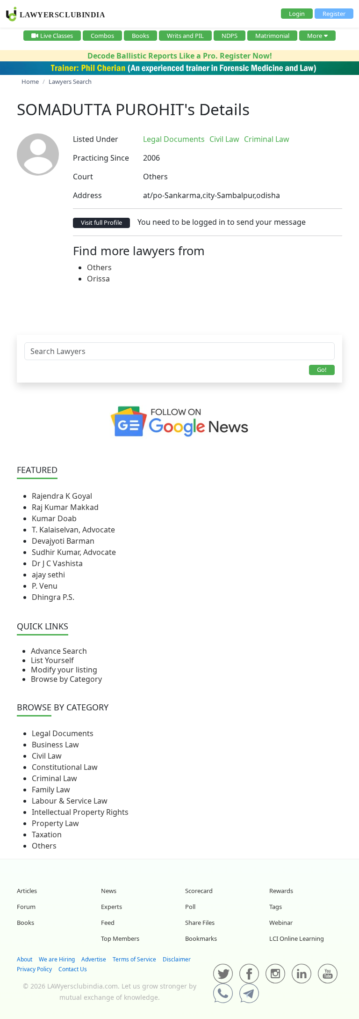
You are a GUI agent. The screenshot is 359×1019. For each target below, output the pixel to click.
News (108, 890)
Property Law (55, 823)
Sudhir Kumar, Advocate (74, 552)
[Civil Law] (297, 139)
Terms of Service (134, 959)
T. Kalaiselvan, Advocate (73, 529)
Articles (27, 890)
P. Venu (44, 586)
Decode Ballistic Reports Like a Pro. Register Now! (179, 56)
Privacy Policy (34, 969)
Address (87, 195)
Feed (108, 922)
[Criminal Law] (299, 139)
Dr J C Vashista (57, 563)
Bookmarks (201, 938)
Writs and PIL (185, 35)
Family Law (51, 789)
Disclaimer (177, 959)
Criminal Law (54, 778)
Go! (322, 369)
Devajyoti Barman (63, 541)
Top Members (120, 938)
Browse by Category (66, 679)
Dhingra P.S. (53, 597)
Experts (111, 906)
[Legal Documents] (295, 139)
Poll (190, 906)
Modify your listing (64, 670)
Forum (26, 906)
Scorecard (199, 890)
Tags (275, 906)
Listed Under (95, 139)
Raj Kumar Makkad (65, 507)
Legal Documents (62, 733)
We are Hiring (57, 959)
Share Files (200, 922)
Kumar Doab (54, 518)
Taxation (47, 834)
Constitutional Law (65, 767)
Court (83, 176)
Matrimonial (272, 35)
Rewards (281, 890)
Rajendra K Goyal (62, 496)
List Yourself (52, 660)
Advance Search (59, 651)
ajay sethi (48, 574)
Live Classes (56, 35)
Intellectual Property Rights (80, 812)
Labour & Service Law (70, 801)
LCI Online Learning (296, 938)
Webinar (281, 922)
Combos (102, 35)
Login (297, 13)
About (24, 959)
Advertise (93, 959)
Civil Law (47, 756)
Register (334, 13)
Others (99, 267)
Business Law (55, 744)
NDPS (229, 35)
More (314, 35)
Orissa (98, 278)
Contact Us (72, 969)
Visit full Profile (101, 222)
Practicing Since (101, 158)
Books (140, 35)
